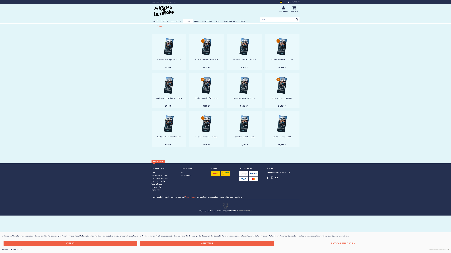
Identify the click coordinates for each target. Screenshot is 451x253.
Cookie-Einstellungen (159, 175)
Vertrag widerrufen (158, 181)
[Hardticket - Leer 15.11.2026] (244, 123)
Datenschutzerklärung (343, 243)
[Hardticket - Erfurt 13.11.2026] (244, 85)
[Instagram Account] (272, 177)
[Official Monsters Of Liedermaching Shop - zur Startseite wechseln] (164, 11)
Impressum (156, 190)
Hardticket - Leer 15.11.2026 (244, 137)
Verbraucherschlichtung (160, 178)
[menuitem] (281, 2)
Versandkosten (190, 197)
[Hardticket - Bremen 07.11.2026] (244, 46)
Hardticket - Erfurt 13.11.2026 (244, 98)
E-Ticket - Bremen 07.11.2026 (282, 60)
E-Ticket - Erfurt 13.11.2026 (282, 98)
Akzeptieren (207, 243)
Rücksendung (186, 175)
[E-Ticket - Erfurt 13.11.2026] (282, 85)
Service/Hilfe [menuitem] (293, 2)
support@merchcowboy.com (279, 172)
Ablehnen (70, 243)
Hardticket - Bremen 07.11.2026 (244, 60)
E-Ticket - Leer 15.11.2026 (282, 137)
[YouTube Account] (276, 177)
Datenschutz (156, 187)
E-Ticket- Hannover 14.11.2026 (206, 137)
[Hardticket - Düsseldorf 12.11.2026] (169, 85)
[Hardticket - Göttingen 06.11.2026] (169, 46)
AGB (153, 172)
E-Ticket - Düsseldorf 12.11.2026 (206, 98)
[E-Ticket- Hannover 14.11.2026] (207, 123)
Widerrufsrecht (157, 184)
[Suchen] (297, 19)
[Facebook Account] (267, 177)
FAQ (182, 172)
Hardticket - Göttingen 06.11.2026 (168, 60)
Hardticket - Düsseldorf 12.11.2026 (169, 98)
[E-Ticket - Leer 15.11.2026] (282, 123)
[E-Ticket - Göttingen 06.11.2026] (207, 46)
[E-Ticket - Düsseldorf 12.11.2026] (207, 85)
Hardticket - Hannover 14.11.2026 (169, 137)
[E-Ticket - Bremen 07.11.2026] (282, 46)
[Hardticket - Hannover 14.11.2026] (169, 123)
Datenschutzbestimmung (442, 249)
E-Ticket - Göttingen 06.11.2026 (206, 60)
